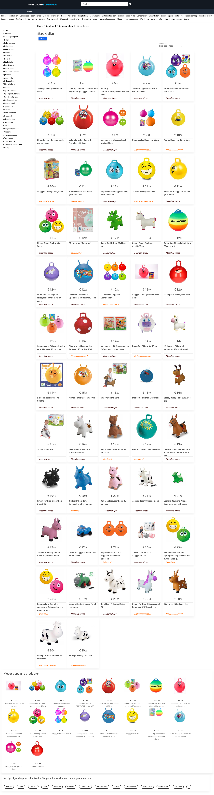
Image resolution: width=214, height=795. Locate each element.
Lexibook (70, 787)
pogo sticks (130, 16)
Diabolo (46, 16)
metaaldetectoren (109, 16)
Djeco (21, 787)
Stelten (41, 19)
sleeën (163, 16)
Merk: (42, 39)
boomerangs (36, 16)
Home (29, 11)
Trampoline (86, 19)
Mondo (116, 787)
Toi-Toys (178, 787)
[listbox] (170, 46)
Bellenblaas (24, 16)
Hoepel (63, 16)
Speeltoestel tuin (205, 16)
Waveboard (144, 19)
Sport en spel (21, 19)
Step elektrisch (52, 19)
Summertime (163, 787)
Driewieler (54, 16)
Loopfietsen (83, 16)
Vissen (95, 19)
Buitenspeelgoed (11, 37)
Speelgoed (7, 33)
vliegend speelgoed (107, 19)
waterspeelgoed (132, 19)
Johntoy (57, 787)
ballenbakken (13, 16)
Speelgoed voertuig (189, 16)
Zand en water (156, 19)
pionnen (121, 16)
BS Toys (9, 787)
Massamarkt (102, 787)
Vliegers (120, 19)
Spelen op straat (7, 19)
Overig (186, 19)
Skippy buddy (131, 787)
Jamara (33, 787)
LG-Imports (85, 787)
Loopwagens (94, 16)
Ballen (3, 16)
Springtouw (32, 19)
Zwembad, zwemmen (173, 19)
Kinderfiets (72, 16)
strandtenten (75, 19)
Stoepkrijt (63, 19)
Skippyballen (154, 16)
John (45, 787)
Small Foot (147, 787)
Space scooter (173, 16)
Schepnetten (142, 16)
